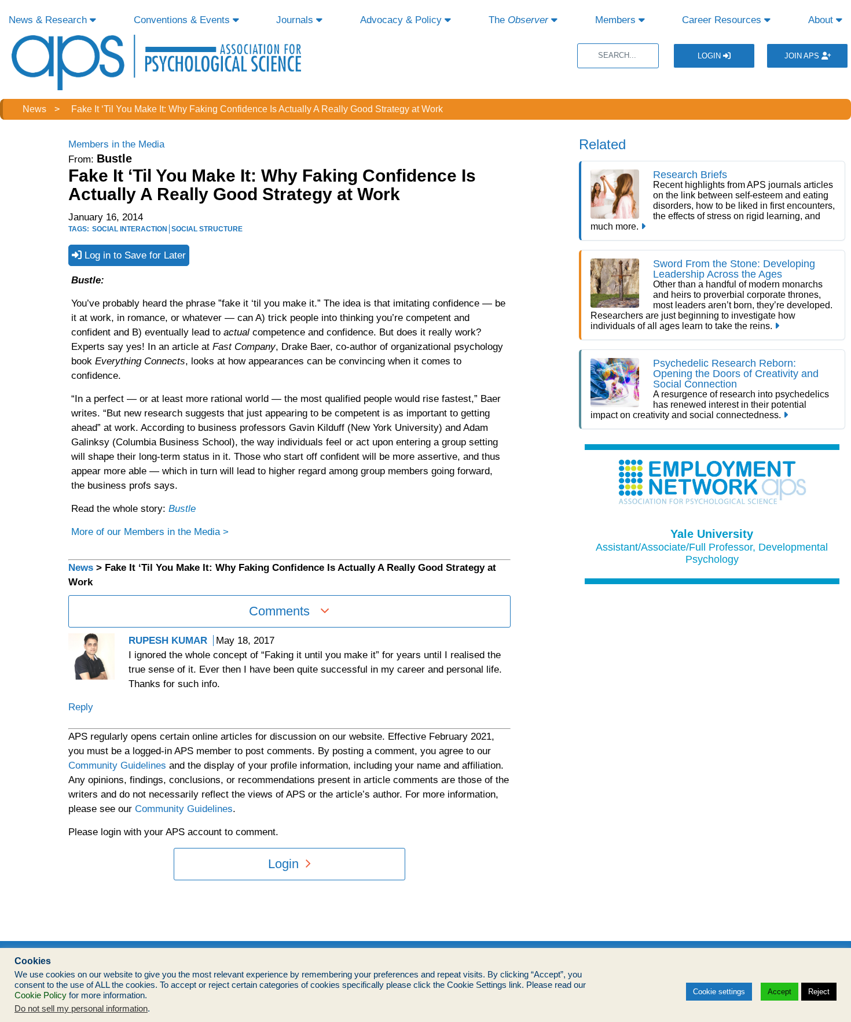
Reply (80, 707)
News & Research (49, 19)
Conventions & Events (183, 19)
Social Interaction (129, 229)
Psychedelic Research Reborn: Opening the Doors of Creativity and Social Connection (736, 373)
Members (617, 19)
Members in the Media (116, 144)
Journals (296, 19)
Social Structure (207, 229)
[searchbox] (618, 55)
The (518, 19)
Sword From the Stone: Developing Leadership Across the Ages (734, 269)
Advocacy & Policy (402, 19)
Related (602, 144)
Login (710, 55)
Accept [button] (779, 991)
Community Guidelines (117, 765)
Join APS (802, 55)
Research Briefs (690, 174)
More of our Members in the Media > (150, 531)
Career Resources (723, 19)
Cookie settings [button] (719, 991)
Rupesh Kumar (168, 640)
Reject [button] (819, 991)
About (822, 19)
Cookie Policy (40, 995)
